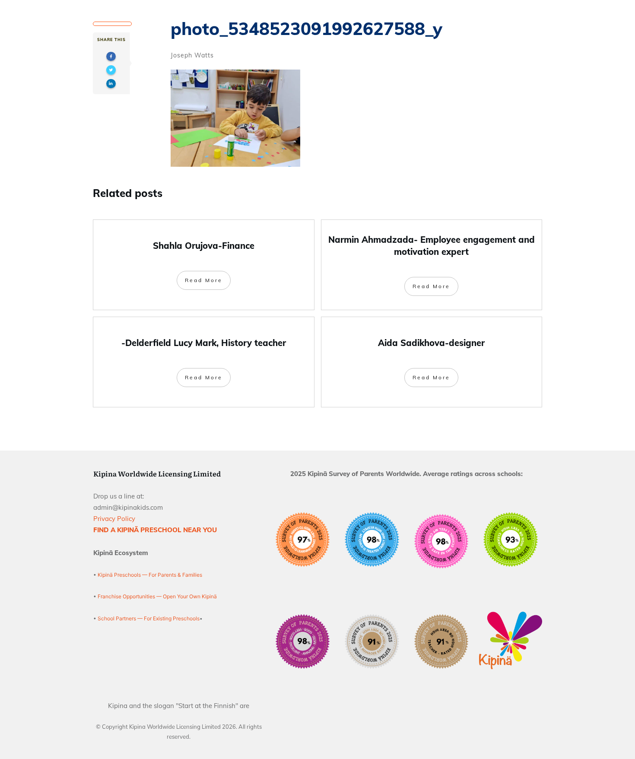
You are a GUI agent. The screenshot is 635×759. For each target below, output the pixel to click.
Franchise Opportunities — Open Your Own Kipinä (156, 596)
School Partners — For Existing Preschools (149, 618)
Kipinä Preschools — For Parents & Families (150, 575)
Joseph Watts (192, 55)
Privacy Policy (114, 518)
